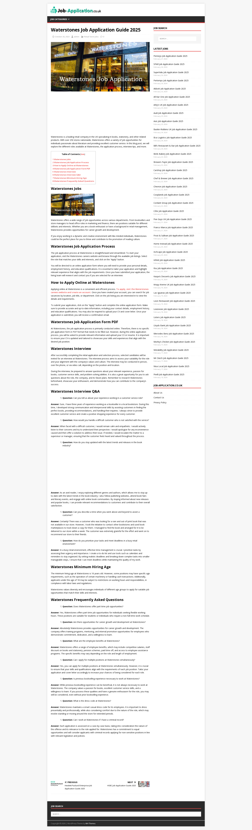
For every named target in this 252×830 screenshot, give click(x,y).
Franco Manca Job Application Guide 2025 (173, 227)
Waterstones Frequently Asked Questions (73, 181)
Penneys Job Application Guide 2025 (170, 56)
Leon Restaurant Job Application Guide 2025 (174, 301)
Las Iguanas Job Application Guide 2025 (172, 292)
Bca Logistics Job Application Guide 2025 (173, 137)
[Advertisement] (100, 114)
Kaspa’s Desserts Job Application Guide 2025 (175, 276)
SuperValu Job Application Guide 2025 (171, 72)
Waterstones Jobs (61, 159)
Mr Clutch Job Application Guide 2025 (171, 358)
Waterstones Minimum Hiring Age (69, 178)
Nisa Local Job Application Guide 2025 (171, 366)
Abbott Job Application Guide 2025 (170, 88)
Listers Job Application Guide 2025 (170, 317)
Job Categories (58, 19)
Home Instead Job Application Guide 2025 (173, 243)
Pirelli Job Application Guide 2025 (169, 374)
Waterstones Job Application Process (70, 162)
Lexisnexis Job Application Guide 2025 (171, 309)
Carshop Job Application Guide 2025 (170, 170)
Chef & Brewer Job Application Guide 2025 (173, 178)
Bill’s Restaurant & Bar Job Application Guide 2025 (177, 145)
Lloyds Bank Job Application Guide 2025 (172, 325)
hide (82, 154)
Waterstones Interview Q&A (66, 174)
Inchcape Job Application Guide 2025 (171, 252)
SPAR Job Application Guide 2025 (169, 64)
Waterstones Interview (64, 171)
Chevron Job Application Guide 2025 (170, 186)
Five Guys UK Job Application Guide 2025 (173, 219)
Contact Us (159, 397)
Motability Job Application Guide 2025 (171, 350)
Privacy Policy (160, 402)
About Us (158, 392)
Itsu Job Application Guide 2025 (168, 268)
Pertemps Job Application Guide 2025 (171, 80)
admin (76, 36)
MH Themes (90, 823)
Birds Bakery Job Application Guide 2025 (172, 153)
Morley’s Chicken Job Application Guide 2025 (174, 341)
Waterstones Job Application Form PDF (71, 168)
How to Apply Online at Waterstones (70, 165)
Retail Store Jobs (91, 36)
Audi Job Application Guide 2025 (168, 113)
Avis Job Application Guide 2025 (168, 121)
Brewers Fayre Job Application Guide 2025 (173, 162)
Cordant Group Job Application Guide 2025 (173, 202)
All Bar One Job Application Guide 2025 (172, 96)
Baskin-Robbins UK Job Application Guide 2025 (175, 129)
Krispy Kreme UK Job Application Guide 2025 (174, 284)
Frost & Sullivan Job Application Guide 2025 (174, 235)
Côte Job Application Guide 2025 (169, 211)
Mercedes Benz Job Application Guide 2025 (174, 333)
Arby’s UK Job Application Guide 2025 (171, 104)
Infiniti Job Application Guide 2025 (169, 260)
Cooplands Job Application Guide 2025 (171, 194)
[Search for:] (177, 38)
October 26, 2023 (62, 36)
